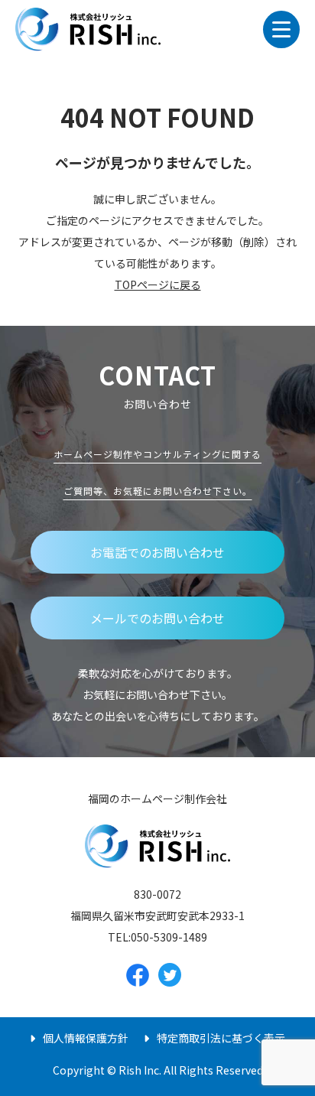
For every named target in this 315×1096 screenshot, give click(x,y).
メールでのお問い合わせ (157, 618)
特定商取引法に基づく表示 (221, 1038)
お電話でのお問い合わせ (157, 552)
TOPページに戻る (158, 284)
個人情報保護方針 (85, 1038)
